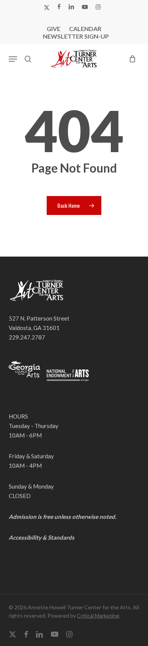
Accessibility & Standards (41, 537)
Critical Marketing (98, 615)
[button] (13, 59)
